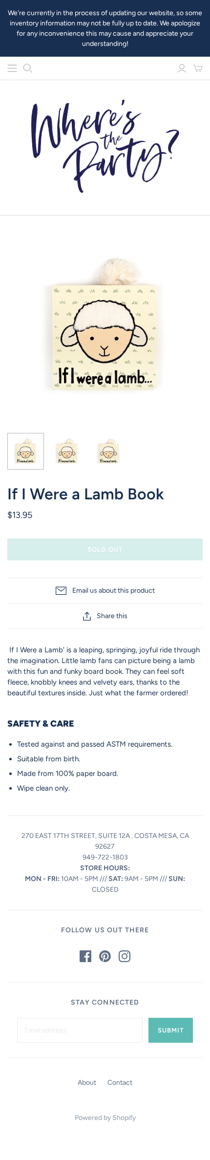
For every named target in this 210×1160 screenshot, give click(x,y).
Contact (119, 1082)
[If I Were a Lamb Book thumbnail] (25, 451)
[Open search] (28, 68)
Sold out (104, 549)
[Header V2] (12, 68)
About (87, 1082)
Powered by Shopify (105, 1118)
